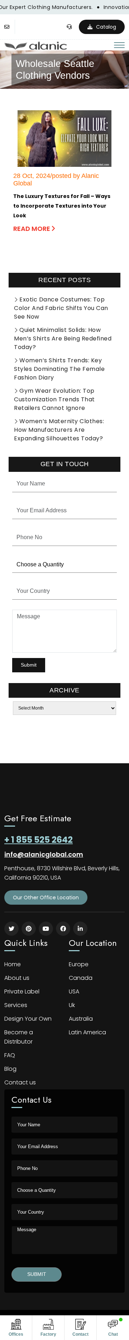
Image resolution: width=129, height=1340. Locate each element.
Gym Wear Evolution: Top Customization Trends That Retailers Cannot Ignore (54, 399)
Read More (32, 228)
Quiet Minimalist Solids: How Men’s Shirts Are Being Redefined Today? (62, 338)
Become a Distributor (18, 1037)
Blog (10, 1069)
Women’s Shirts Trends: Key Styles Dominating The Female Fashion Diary (59, 369)
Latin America (87, 1032)
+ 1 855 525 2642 (38, 840)
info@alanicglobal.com (43, 854)
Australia (81, 1019)
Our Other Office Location (46, 897)
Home (12, 964)
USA (74, 991)
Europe (79, 964)
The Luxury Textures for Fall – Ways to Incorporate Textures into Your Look (61, 206)
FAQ (9, 1055)
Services (15, 1005)
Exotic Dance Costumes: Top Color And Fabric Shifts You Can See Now (61, 308)
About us (16, 978)
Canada (80, 978)
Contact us (20, 1082)
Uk (72, 1005)
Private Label (21, 991)
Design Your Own (28, 1019)
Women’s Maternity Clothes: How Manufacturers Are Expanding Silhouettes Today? (59, 429)
